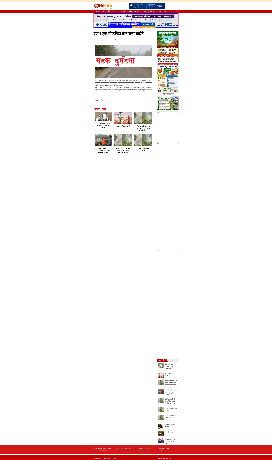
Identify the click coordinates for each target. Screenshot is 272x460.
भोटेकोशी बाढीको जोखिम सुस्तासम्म (143, 149)
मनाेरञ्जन (130, 11)
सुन (119, 1)
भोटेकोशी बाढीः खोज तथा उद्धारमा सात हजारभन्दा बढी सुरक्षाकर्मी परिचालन (143, 128)
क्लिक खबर (117, 40)
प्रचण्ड (104, 1)
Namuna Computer (168, 458)
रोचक (164, 11)
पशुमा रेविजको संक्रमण (170, 432)
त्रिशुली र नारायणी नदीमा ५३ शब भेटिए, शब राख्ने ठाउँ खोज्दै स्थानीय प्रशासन (123, 150)
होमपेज (97, 11)
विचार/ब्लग (152, 11)
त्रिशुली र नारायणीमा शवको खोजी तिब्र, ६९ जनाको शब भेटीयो (103, 125)
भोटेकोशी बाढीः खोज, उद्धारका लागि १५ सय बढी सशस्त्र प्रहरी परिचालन (103, 150)
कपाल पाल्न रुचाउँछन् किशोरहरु (170, 426)
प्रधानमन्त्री (108, 1)
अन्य (170, 11)
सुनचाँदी (122, 1)
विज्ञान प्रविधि (137, 11)
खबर (102, 11)
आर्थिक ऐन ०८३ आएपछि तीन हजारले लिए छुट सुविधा (170, 441)
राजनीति (108, 11)
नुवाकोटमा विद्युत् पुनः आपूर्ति (123, 126)
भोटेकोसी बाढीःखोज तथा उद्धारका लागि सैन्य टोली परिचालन (170, 418)
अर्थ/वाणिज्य (122, 11)
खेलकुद (159, 11)
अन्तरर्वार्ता (145, 11)
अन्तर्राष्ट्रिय (114, 11)
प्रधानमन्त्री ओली (114, 1)
